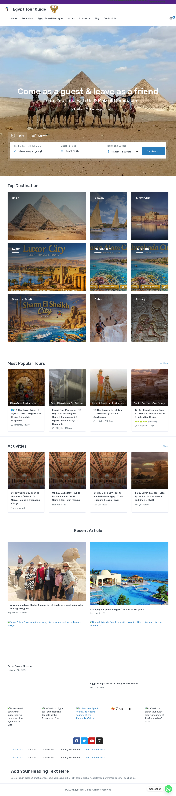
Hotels (123, 0)
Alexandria (143, 198)
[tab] (17, 136)
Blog (134, 0)
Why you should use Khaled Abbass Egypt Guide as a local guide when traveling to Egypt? (46, 607)
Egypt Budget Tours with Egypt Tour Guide (114, 683)
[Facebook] (76, 740)
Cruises (128, 0)
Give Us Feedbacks (95, 749)
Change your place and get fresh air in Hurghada (117, 609)
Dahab (98, 299)
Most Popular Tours (26, 363)
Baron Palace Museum (20, 666)
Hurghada (142, 248)
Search (155, 151)
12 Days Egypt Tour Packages (23, 403)
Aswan (99, 198)
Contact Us (139, 0)
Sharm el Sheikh (23, 299)
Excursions (112, 0)
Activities (17, 446)
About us (18, 749)
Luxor (16, 248)
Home (107, 0)
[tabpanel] (26, 400)
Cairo (15, 198)
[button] (171, 19)
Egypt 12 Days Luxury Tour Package (67, 403)
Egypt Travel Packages (118, 0)
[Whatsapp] (168, 789)
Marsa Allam (102, 248)
